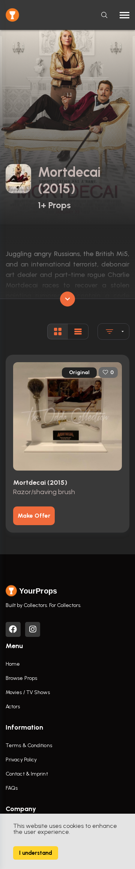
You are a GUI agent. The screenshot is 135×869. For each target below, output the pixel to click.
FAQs (12, 788)
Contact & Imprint (27, 774)
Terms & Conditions (29, 745)
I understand (35, 853)
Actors (13, 706)
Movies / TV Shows (28, 692)
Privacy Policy (21, 759)
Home (13, 664)
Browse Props (21, 678)
